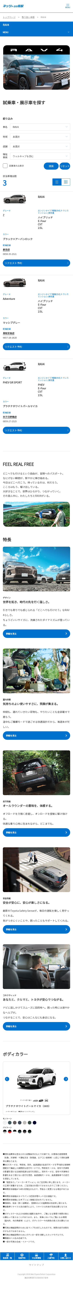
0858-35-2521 (10, 253)
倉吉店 (6, 249)
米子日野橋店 (10, 416)
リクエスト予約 (13, 263)
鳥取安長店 (8, 333)
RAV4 (6, 25)
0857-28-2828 (10, 337)
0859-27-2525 (10, 421)
